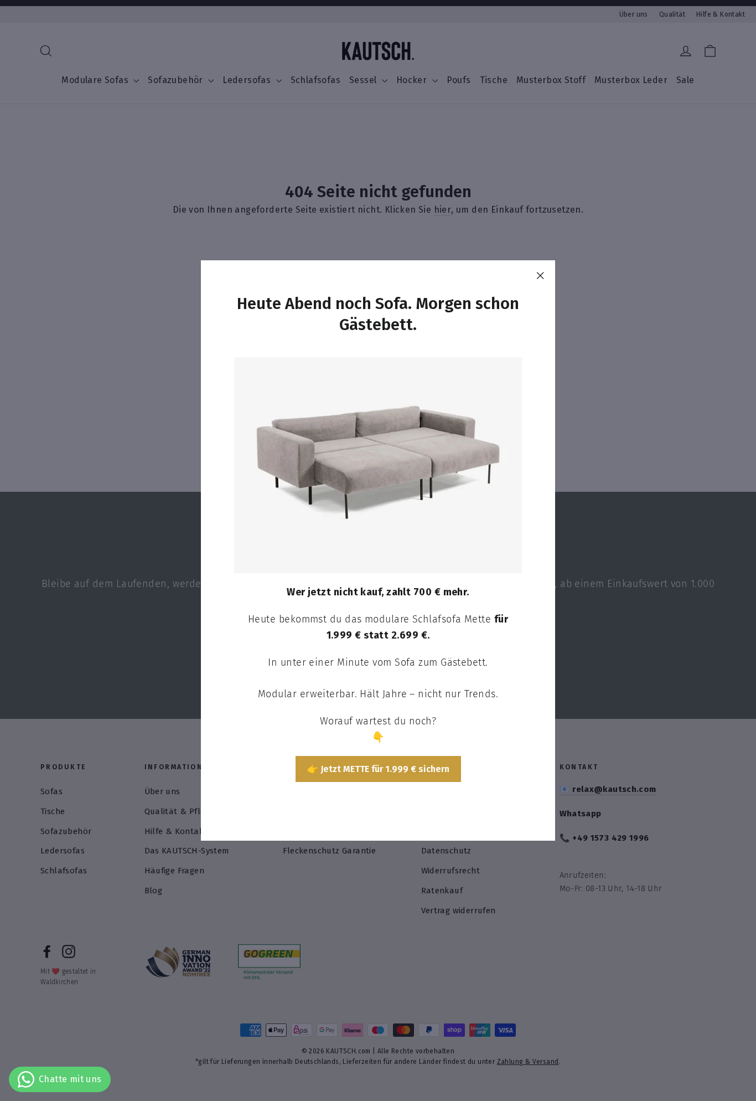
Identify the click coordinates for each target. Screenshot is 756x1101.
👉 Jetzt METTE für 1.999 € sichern (378, 768)
